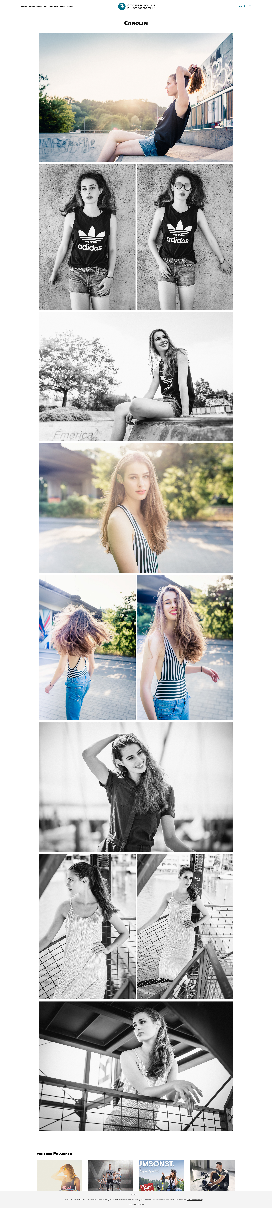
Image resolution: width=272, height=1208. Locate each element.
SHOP (70, 6)
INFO (62, 6)
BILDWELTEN (51, 6)
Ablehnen (141, 1204)
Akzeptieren (133, 1204)
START (23, 6)
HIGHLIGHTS (35, 6)
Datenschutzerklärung (195, 1200)
